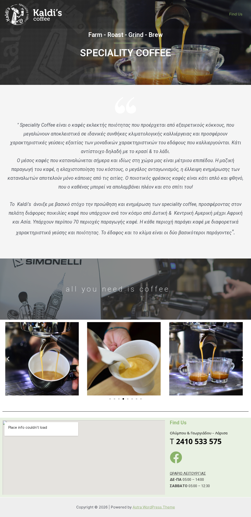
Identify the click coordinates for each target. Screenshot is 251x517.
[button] (110, 399)
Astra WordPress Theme (154, 507)
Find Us (235, 14)
